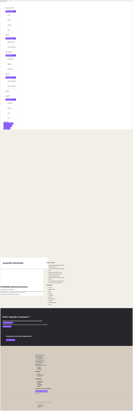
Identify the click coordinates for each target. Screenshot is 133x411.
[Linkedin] (35, 394)
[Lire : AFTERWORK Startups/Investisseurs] (16, 283)
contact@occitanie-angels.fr (40, 365)
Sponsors (39, 368)
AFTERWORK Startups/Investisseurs (14, 287)
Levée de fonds (40, 374)
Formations (39, 385)
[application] (13, 7)
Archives (50, 287)
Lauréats (50, 296)
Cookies (39, 407)
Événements (51, 295)
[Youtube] (38, 394)
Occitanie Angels (3, 289)
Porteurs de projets (52, 302)
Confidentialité (40, 406)
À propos (39, 367)
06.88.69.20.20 (38, 364)
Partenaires (51, 300)
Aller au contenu (3, 0)
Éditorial (50, 293)
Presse (50, 304)
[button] (5, 121)
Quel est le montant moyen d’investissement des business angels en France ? (56, 277)
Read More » (10, 294)
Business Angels (52, 289)
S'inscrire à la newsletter (41, 391)
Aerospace (39, 375)
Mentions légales (40, 405)
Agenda (38, 383)
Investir (38, 373)
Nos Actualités (40, 381)
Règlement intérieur (40, 404)
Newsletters (39, 382)
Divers (50, 291)
